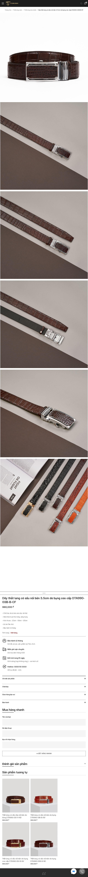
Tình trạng (5, 632)
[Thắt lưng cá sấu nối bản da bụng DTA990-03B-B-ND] (44, 839)
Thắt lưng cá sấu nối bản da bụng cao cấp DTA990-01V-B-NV (15, 859)
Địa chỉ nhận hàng (8, 739)
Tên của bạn (6, 716)
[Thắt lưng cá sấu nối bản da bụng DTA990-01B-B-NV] (44, 795)
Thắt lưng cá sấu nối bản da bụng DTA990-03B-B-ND (43, 859)
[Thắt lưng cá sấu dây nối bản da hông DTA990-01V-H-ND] (15, 795)
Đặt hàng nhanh (45, 753)
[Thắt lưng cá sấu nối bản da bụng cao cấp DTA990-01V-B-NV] (15, 839)
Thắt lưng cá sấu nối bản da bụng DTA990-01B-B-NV (43, 816)
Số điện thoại (6, 728)
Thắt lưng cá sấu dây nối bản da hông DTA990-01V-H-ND (14, 816)
